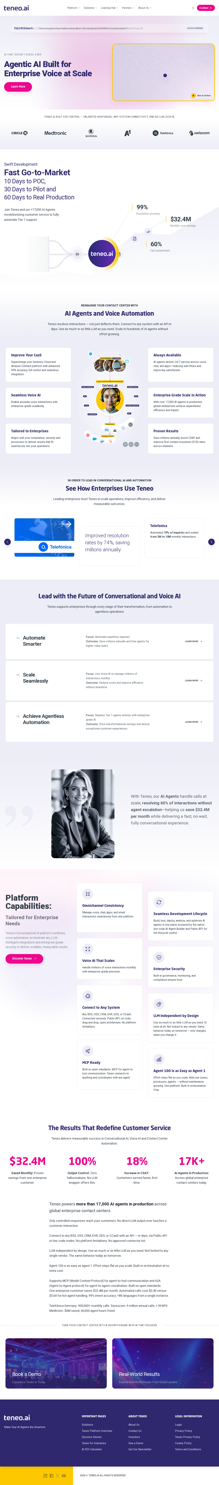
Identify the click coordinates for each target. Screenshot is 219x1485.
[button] (163, 72)
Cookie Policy (183, 1443)
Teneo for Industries (94, 1443)
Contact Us (134, 1431)
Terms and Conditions (188, 1449)
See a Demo (135, 1443)
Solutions (87, 1424)
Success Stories (92, 1437)
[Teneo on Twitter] (57, 1475)
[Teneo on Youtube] (63, 1475)
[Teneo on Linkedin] (45, 1475)
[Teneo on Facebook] (51, 1475)
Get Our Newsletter (139, 1449)
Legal (178, 1424)
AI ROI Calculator (92, 1449)
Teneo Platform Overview (97, 1431)
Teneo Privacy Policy (187, 1437)
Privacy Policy (183, 1431)
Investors (134, 1437)
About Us (133, 1424)
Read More (197, 28)
